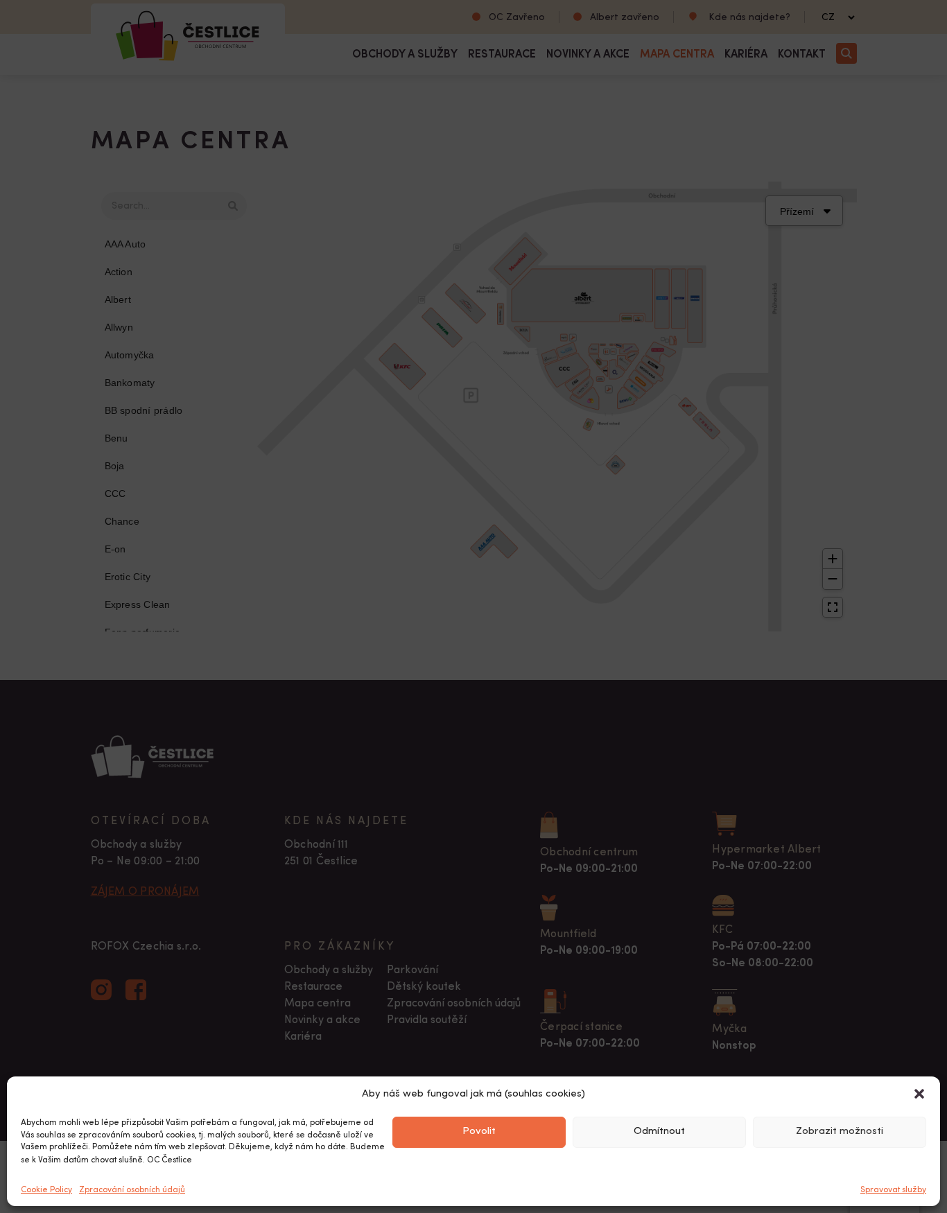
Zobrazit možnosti (839, 1131)
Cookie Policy (46, 1189)
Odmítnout (659, 1131)
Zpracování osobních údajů (132, 1189)
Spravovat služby (893, 1189)
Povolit (479, 1131)
